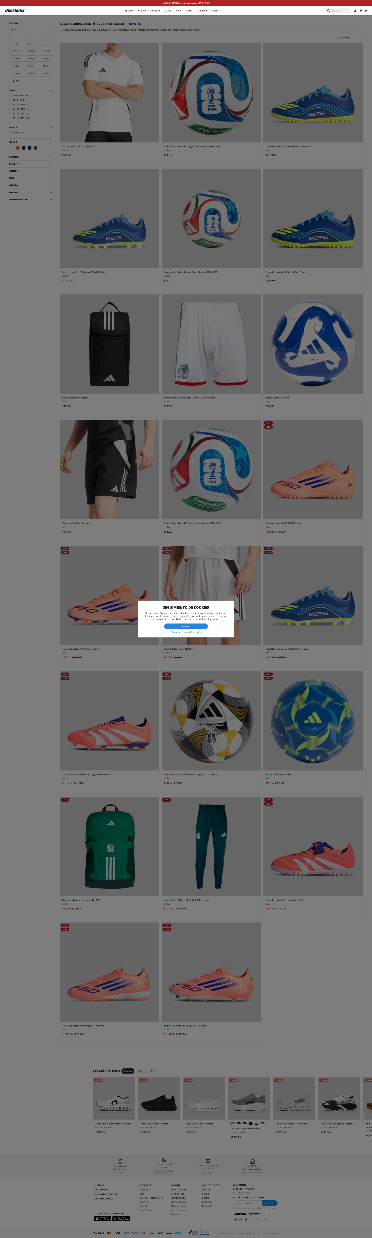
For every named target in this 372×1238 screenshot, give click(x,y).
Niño (178, 10)
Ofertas (217, 10)
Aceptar (186, 626)
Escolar (129, 10)
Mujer (167, 10)
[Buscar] (328, 11)
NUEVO (142, 10)
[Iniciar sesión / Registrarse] (355, 10)
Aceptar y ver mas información (186, 631)
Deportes (203, 10)
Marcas (190, 10)
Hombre (155, 10)
